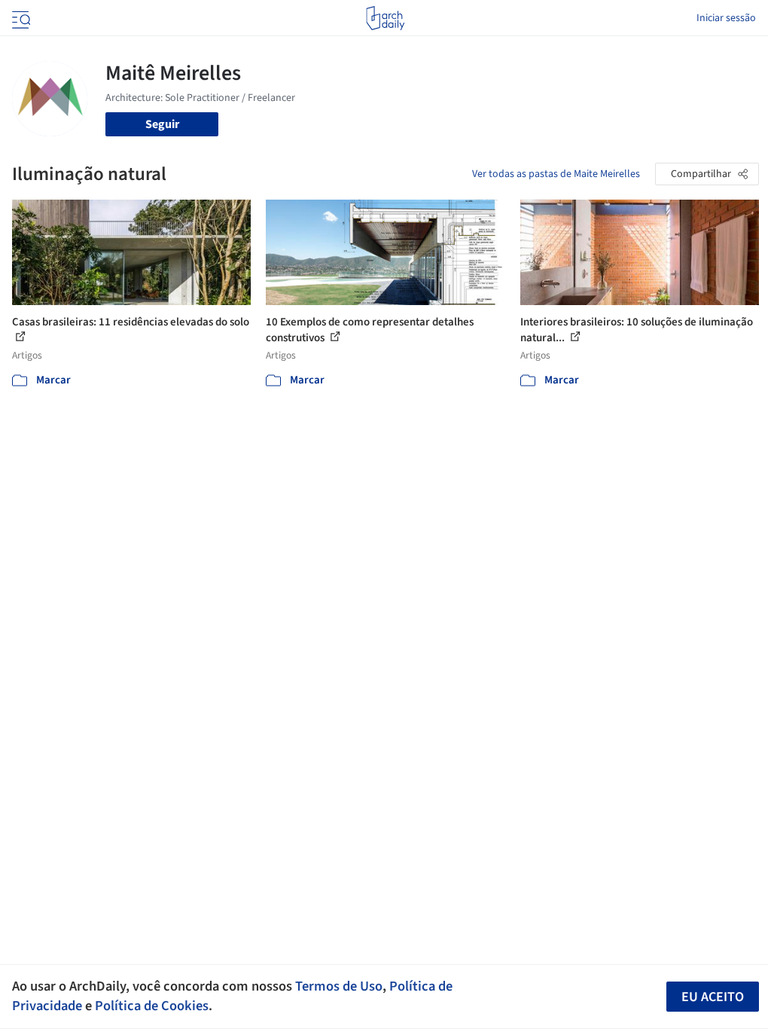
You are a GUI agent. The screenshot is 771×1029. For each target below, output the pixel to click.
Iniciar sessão (726, 18)
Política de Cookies (152, 1005)
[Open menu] (19, 18)
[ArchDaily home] (385, 18)
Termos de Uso (338, 986)
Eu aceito (712, 997)
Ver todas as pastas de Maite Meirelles (556, 174)
